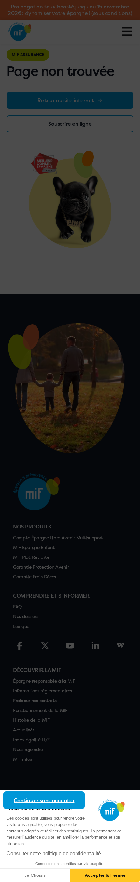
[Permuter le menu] (127, 31)
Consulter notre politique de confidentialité (54, 853)
